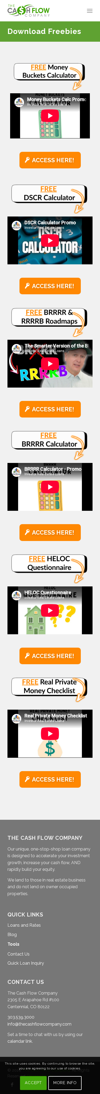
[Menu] (90, 10)
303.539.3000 (20, 1017)
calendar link (19, 1041)
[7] (50, 77)
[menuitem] (90, 10)
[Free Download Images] (50, 692)
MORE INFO (65, 1082)
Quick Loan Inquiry (25, 963)
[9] (50, 569)
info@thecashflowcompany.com (39, 1024)
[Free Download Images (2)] (50, 322)
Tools (13, 944)
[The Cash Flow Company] (41, 10)
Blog (12, 934)
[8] (50, 199)
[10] (50, 445)
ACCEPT (33, 1082)
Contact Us (18, 954)
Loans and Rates (24, 925)
